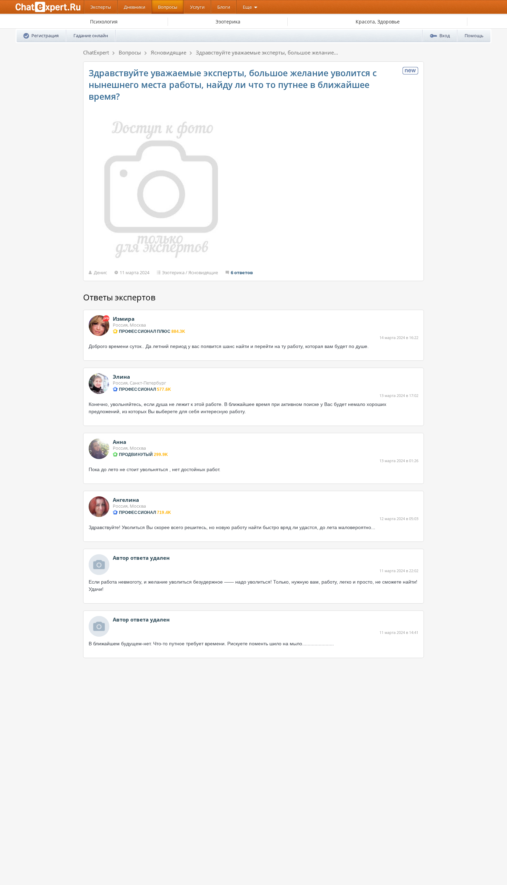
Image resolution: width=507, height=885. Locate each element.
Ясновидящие (203, 272)
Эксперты (100, 7)
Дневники (134, 7)
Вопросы (167, 7)
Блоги (223, 7)
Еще (247, 7)
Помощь (474, 35)
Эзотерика (173, 272)
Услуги (197, 7)
